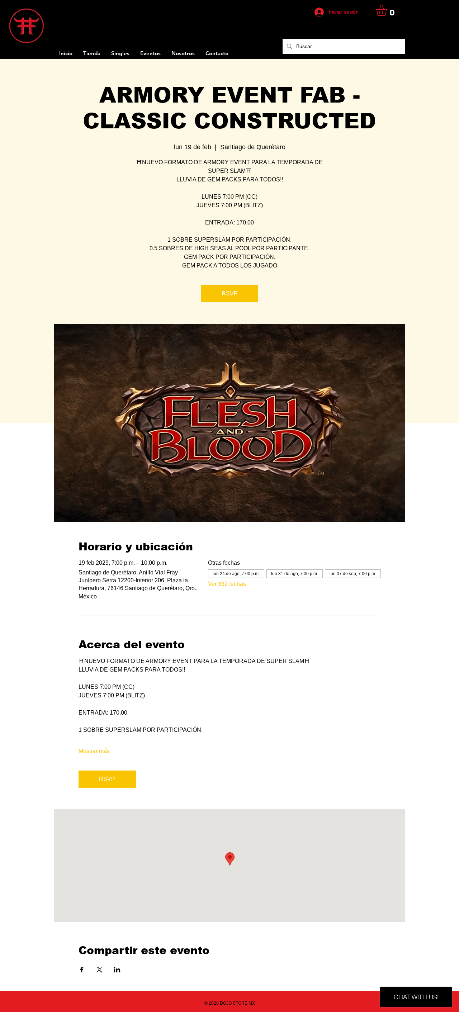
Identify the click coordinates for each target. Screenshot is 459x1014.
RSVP (230, 293)
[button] (387, 10)
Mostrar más (94, 751)
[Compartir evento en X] (99, 969)
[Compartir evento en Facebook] (82, 969)
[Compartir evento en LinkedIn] (117, 969)
